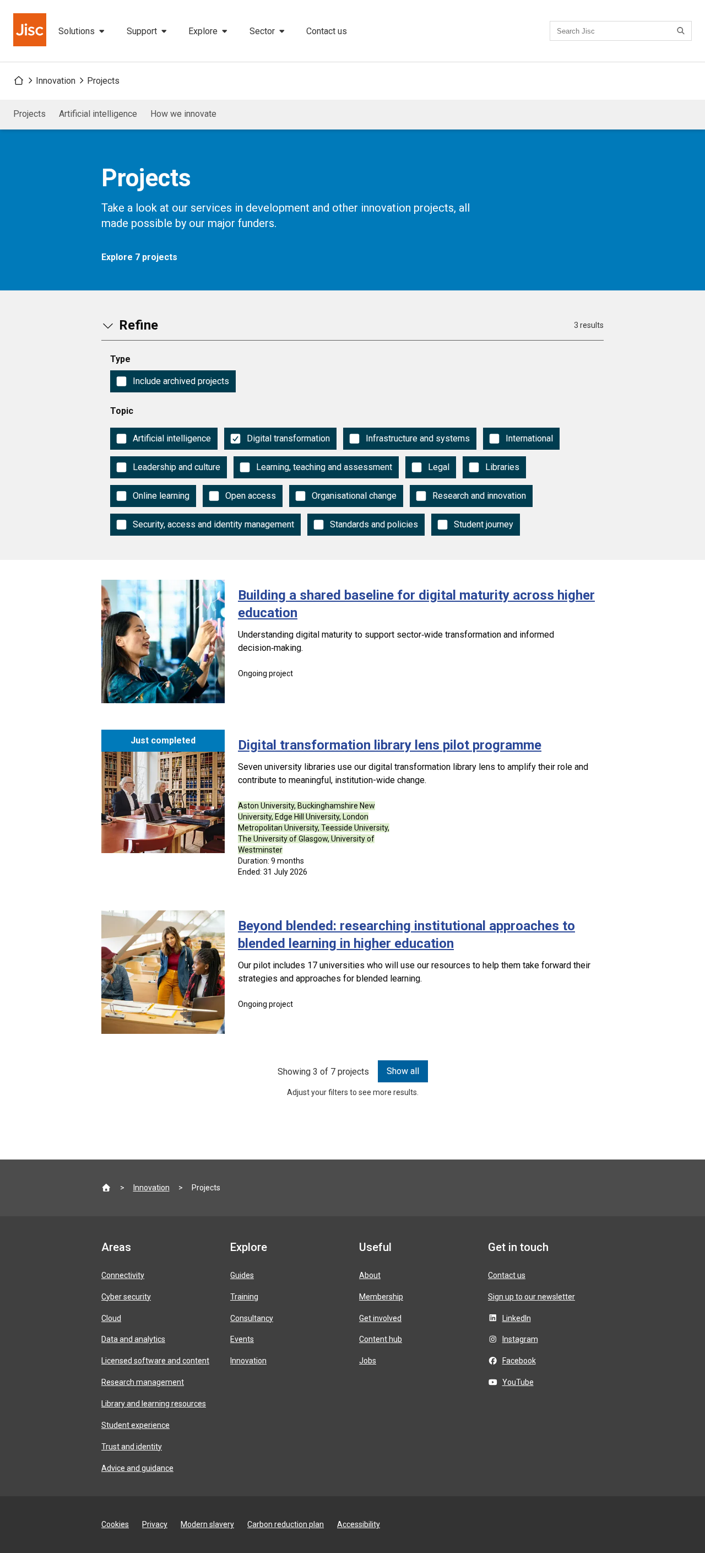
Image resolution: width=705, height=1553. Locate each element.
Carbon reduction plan (285, 1524)
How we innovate (183, 114)
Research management (142, 1382)
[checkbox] (173, 381)
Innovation (55, 81)
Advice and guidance (137, 1468)
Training (244, 1296)
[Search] (682, 30)
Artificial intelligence (98, 114)
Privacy (154, 1524)
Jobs (367, 1360)
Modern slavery (207, 1524)
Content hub (380, 1339)
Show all (403, 1071)
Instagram (520, 1339)
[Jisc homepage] (30, 30)
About (370, 1275)
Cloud (111, 1318)
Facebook (519, 1360)
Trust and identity (131, 1446)
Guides (242, 1275)
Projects (103, 81)
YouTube (518, 1382)
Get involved (380, 1318)
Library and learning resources (153, 1403)
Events (242, 1339)
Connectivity (122, 1275)
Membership (381, 1296)
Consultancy (251, 1318)
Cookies (115, 1524)
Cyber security (126, 1296)
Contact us (326, 31)
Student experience (135, 1425)
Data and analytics (133, 1339)
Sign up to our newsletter (531, 1296)
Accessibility (358, 1524)
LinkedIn (516, 1318)
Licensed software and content (155, 1360)
